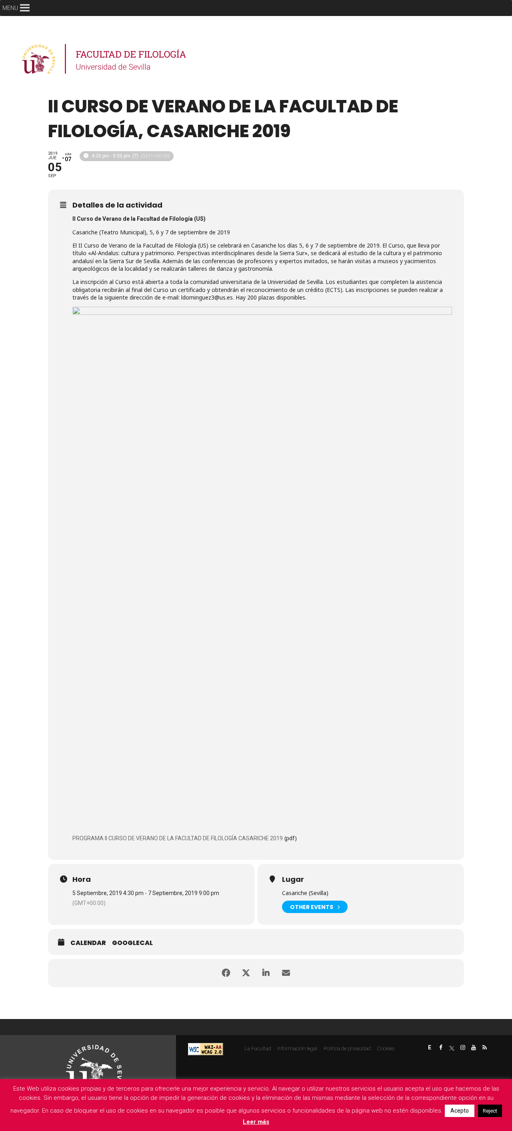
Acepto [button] (459, 1110)
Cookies (385, 1048)
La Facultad (257, 1048)
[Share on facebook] (226, 973)
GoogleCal (132, 943)
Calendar (88, 943)
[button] (10, 8)
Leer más (256, 1121)
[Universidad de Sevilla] (94, 1069)
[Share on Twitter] (246, 973)
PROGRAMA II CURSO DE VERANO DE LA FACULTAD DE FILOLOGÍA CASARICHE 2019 (177, 838)
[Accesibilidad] (205, 1049)
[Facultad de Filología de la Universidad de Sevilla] (105, 59)
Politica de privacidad (347, 1048)
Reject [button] (490, 1111)
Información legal (297, 1048)
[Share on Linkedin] (266, 973)
